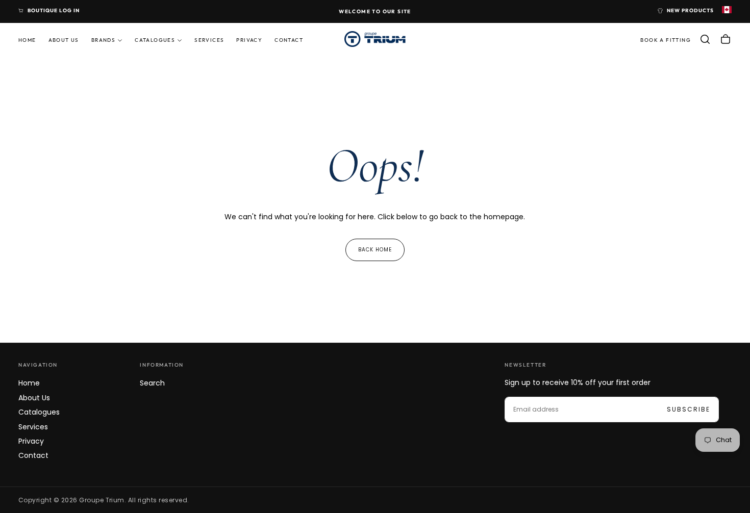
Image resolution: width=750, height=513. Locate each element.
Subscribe (688, 409)
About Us (63, 39)
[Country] (727, 10)
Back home (375, 249)
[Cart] (725, 39)
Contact (288, 39)
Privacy (249, 39)
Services (209, 39)
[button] (705, 39)
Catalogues (155, 39)
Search (152, 383)
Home (27, 39)
